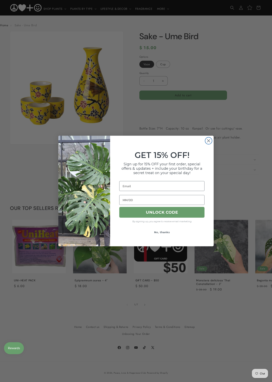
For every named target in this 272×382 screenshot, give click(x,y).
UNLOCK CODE (162, 212)
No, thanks (162, 232)
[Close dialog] (208, 140)
